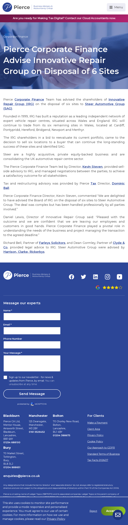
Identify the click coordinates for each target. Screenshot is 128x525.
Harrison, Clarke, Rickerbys (23, 252)
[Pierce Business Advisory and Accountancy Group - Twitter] (83, 277)
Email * (7, 324)
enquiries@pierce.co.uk (21, 476)
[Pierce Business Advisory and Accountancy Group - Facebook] (71, 277)
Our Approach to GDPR (101, 447)
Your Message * (12, 352)
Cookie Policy (95, 441)
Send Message (32, 394)
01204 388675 (61, 435)
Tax (93, 183)
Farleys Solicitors (52, 243)
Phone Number (12, 338)
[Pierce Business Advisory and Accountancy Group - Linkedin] (95, 277)
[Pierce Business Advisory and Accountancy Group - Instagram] (107, 277)
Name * (7, 310)
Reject (93, 511)
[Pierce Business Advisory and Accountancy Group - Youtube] (119, 277)
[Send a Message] (118, 515)
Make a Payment (97, 422)
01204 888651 (11, 467)
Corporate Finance (15, 36)
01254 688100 (11, 442)
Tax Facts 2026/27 (97, 460)
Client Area (93, 429)
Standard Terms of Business (103, 454)
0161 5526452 (37, 431)
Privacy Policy (95, 435)
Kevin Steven (92, 167)
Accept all (113, 511)
